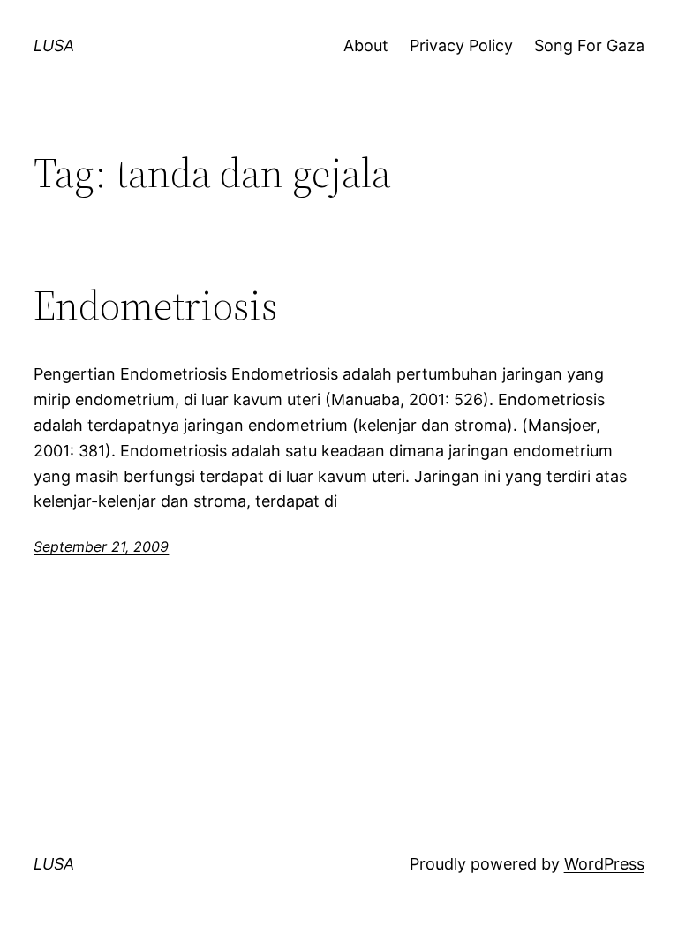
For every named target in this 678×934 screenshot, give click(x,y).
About (365, 45)
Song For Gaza (589, 45)
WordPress (604, 864)
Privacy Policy (461, 45)
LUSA (54, 45)
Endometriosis (155, 305)
